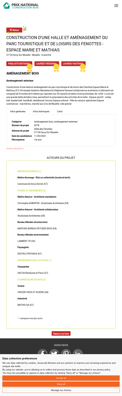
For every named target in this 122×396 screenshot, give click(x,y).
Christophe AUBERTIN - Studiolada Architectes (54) (42, 203)
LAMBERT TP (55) (26, 241)
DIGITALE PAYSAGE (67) (29, 253)
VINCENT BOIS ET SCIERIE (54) (32, 292)
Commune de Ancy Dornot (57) (32, 183)
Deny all (61, 384)
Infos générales (17, 111)
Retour (15, 30)
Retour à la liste (61, 333)
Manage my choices (61, 390)
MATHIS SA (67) (25, 304)
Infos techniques (41, 111)
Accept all (61, 378)
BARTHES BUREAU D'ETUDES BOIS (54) (37, 228)
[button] (116, 5)
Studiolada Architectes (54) (31, 215)
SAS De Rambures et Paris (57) (32, 272)
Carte (59, 111)
